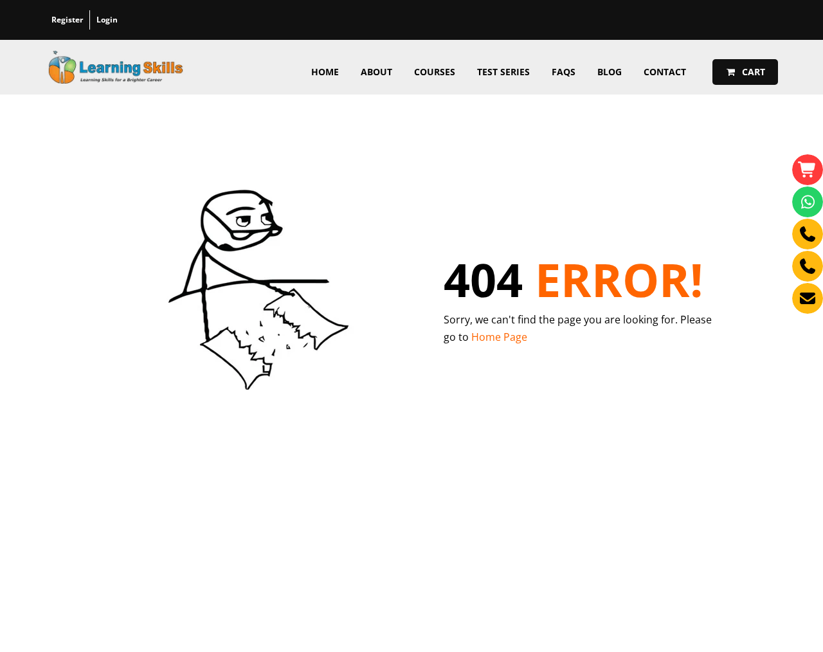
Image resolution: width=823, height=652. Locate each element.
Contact (665, 72)
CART (752, 72)
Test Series (503, 72)
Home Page (499, 337)
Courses (434, 72)
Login (107, 19)
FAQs (563, 72)
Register (67, 19)
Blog (609, 72)
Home (325, 72)
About (376, 72)
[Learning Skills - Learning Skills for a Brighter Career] (115, 67)
